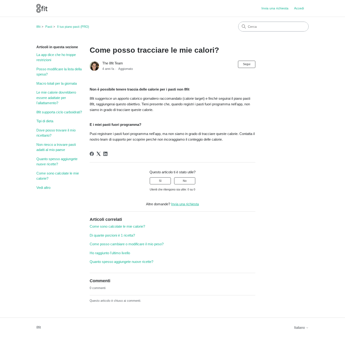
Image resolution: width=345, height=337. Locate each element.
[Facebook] (92, 154)
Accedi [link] (299, 8)
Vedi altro (43, 188)
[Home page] (41, 8)
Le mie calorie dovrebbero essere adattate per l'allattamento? (56, 97)
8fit (38, 26)
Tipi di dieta (44, 121)
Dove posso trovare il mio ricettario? (56, 133)
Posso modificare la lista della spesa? (59, 71)
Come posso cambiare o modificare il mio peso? (127, 244)
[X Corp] (98, 154)
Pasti (48, 26)
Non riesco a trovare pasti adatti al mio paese (56, 147)
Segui (246, 64)
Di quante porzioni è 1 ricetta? (112, 235)
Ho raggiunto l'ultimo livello (110, 253)
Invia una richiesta (274, 8)
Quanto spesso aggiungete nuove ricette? (56, 161)
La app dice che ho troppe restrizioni (56, 57)
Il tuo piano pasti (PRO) (73, 26)
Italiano (300, 327)
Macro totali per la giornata (56, 83)
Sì (160, 180)
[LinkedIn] (105, 154)
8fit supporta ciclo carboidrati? (59, 112)
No (185, 180)
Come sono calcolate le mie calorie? (57, 176)
